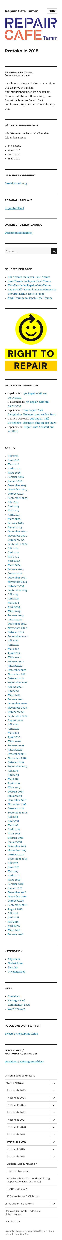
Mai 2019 (13, 779)
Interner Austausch (18, 1171)
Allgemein (14, 959)
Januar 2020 (15, 749)
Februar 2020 (16, 745)
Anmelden (14, 996)
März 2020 (14, 741)
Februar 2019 (15, 791)
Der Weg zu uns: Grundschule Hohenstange (23, 1213)
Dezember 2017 (17, 846)
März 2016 (14, 930)
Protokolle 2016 (16, 1156)
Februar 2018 (15, 837)
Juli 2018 (13, 816)
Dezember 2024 (17, 531)
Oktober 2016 (16, 900)
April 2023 (14, 606)
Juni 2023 (13, 598)
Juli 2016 (13, 913)
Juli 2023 (13, 594)
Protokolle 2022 (16, 1112)
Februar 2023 (16, 615)
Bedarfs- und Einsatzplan (22, 1163)
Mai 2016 (13, 921)
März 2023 (14, 611)
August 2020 (15, 720)
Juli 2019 (13, 770)
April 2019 (14, 783)
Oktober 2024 (16, 539)
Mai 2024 (13, 556)
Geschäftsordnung (16, 183)
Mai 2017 (13, 871)
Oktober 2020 (16, 711)
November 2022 (17, 627)
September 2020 (18, 716)
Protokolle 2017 (16, 1149)
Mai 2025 (13, 510)
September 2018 (17, 812)
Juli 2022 (13, 640)
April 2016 (14, 925)
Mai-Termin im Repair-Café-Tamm (29, 285)
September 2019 (17, 766)
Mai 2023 (13, 602)
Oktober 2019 (16, 762)
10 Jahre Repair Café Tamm (23, 1196)
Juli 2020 (13, 724)
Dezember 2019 (17, 753)
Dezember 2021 (17, 669)
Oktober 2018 (16, 808)
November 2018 (17, 804)
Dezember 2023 (17, 577)
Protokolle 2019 (16, 1134)
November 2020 (17, 707)
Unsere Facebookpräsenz (20, 1075)
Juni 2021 (13, 690)
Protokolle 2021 (16, 1119)
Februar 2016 (15, 934)
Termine (13, 967)
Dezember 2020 (17, 703)
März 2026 (14, 472)
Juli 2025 (13, 502)
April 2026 (14, 468)
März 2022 (14, 657)
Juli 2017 (13, 862)
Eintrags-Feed (16, 1000)
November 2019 (17, 758)
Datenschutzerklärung (18, 232)
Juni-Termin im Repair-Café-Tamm (29, 281)
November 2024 (17, 535)
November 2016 (17, 896)
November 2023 (17, 581)
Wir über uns (12, 1221)
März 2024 (14, 565)
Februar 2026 (16, 476)
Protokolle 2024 (16, 1097)
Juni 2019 (13, 774)
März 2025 (14, 518)
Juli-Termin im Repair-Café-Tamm (29, 276)
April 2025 (14, 514)
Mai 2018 (13, 825)
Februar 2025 (16, 523)
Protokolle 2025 (16, 1090)
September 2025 (18, 497)
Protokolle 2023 (16, 1105)
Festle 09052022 (17, 1189)
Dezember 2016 (17, 892)
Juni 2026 (13, 460)
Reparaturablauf (14, 208)
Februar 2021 (15, 699)
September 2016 (17, 904)
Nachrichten (15, 963)
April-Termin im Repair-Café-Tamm (30, 297)
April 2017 (14, 875)
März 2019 (14, 787)
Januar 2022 (15, 665)
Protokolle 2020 (16, 1127)
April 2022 (14, 653)
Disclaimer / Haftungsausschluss (24, 1061)
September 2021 (17, 682)
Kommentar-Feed (19, 1004)
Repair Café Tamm (21, 11)
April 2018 (14, 829)
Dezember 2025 (17, 485)
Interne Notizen (15, 1083)
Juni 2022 (13, 644)
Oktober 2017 (16, 854)
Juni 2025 (13, 506)
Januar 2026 (15, 481)
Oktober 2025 (16, 493)
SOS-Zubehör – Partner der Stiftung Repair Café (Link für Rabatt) (28, 1180)
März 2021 (14, 695)
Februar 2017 (15, 883)
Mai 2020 (13, 732)
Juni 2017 (13, 867)
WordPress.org (16, 1008)
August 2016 (15, 909)
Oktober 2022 (16, 632)
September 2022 (18, 636)
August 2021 (15, 686)
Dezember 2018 (17, 799)
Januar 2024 (15, 573)
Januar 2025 (15, 527)
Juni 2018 (13, 820)
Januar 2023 (15, 619)
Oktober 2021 (16, 678)
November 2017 (17, 850)
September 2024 (18, 544)
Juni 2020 (13, 728)
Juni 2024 (13, 552)
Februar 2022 (16, 661)
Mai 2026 (13, 464)
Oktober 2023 (16, 585)
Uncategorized (16, 971)
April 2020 (14, 737)
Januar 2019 (15, 795)
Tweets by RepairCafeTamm (21, 1033)
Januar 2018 (15, 841)
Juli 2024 (13, 548)
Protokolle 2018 (16, 1141)
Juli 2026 (13, 455)
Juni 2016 (13, 917)
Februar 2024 (16, 569)
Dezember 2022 (17, 623)
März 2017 (14, 879)
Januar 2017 (15, 888)
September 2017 (17, 858)
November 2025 (17, 489)
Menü (52, 11)
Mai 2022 (13, 648)
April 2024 (14, 560)
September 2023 (17, 590)
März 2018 (14, 833)
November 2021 (17, 674)
